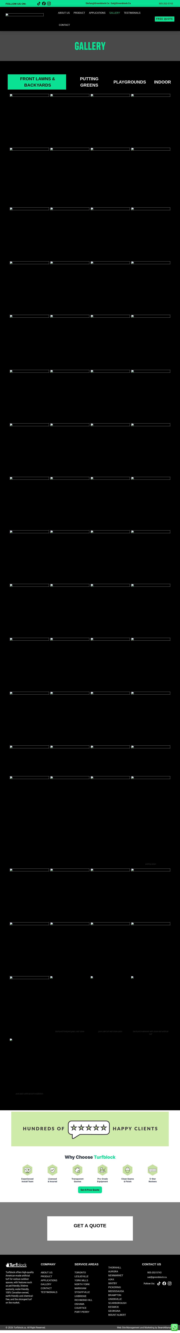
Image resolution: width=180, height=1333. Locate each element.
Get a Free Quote (90, 1189)
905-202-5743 (166, 3)
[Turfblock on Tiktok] (159, 1283)
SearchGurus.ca (166, 1327)
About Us (64, 13)
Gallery (114, 13)
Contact (64, 25)
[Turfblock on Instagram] (169, 1283)
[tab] (37, 82)
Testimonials (132, 13)
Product (79, 13)
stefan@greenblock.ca (97, 3)
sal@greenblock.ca (121, 3)
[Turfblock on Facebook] (164, 1283)
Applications (97, 13)
